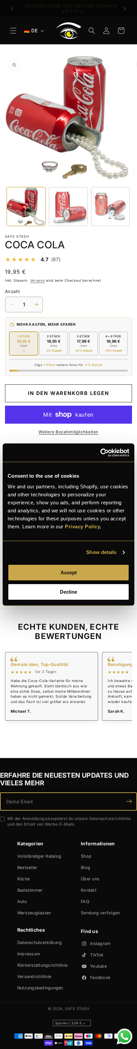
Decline (68, 592)
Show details (101, 552)
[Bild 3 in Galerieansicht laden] (110, 206)
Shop (86, 856)
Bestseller (27, 867)
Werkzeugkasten (34, 912)
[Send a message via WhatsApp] (124, 1036)
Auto (22, 901)
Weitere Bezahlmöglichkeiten (68, 431)
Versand (37, 280)
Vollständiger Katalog (39, 856)
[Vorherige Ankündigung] (12, 8)
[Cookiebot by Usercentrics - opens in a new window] (100, 452)
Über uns (90, 878)
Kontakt (88, 890)
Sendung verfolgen (100, 912)
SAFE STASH (77, 1008)
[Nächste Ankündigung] (124, 8)
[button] (13, 30)
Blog (85, 867)
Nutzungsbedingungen (40, 987)
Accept (69, 572)
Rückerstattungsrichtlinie (42, 965)
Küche (23, 878)
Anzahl (12, 291)
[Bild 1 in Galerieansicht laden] (26, 206)
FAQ (85, 901)
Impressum (28, 953)
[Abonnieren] (129, 801)
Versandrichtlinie (34, 976)
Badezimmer (30, 890)
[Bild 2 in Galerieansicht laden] (68, 206)
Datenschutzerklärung (39, 942)
